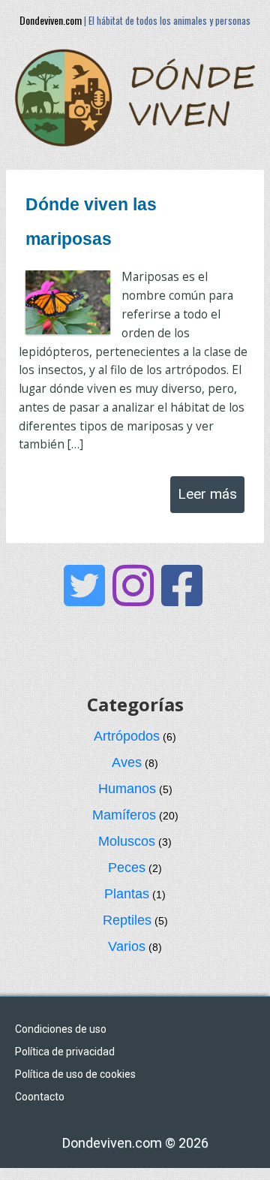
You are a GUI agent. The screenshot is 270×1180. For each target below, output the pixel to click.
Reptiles (127, 920)
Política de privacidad (65, 1052)
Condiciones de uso (60, 1029)
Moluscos (126, 841)
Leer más (207, 493)
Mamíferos (124, 814)
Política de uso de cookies (75, 1074)
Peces (127, 867)
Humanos (127, 788)
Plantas (126, 893)
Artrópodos (127, 736)
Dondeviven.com (51, 20)
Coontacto (39, 1097)
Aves (127, 762)
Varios (127, 946)
